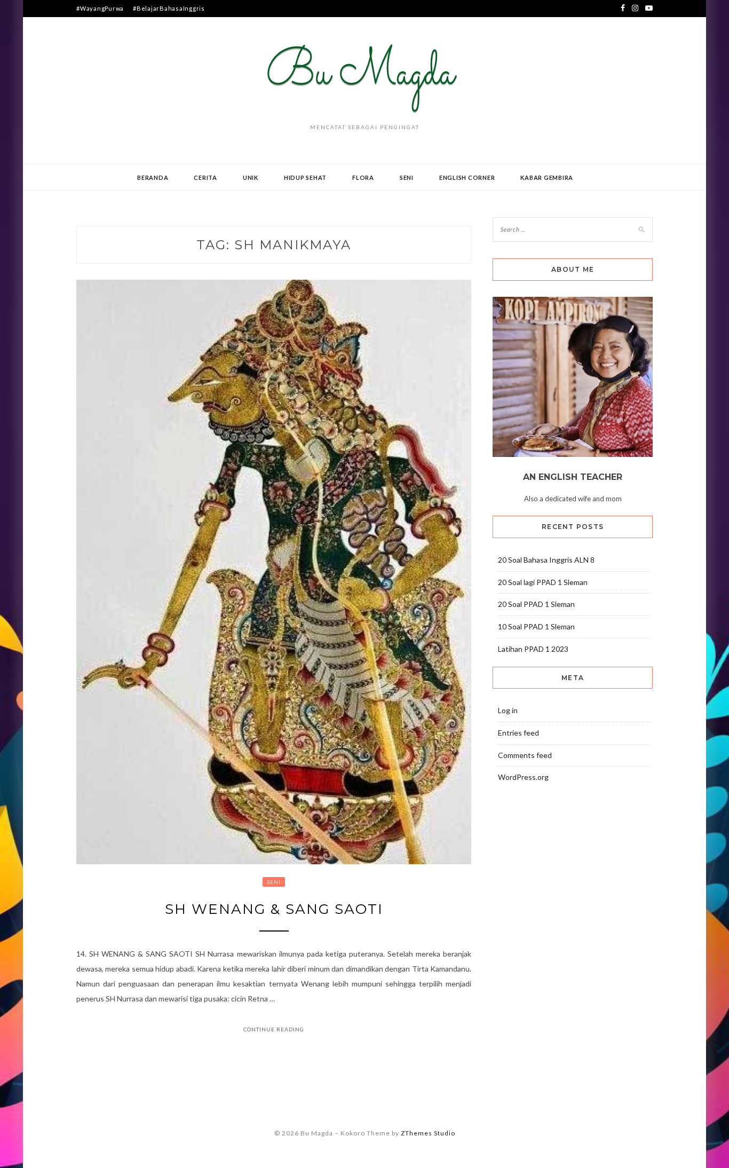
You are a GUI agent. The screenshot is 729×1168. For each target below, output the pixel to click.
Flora (363, 177)
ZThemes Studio (428, 1133)
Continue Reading (273, 1029)
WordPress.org (523, 777)
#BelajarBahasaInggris (169, 8)
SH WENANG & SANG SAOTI (274, 909)
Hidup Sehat (305, 177)
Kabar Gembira (546, 177)
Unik (250, 177)
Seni (407, 177)
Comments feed (525, 755)
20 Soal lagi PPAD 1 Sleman (543, 582)
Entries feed (518, 732)
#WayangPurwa (100, 8)
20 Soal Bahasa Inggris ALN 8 (546, 559)
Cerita (205, 177)
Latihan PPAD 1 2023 (533, 648)
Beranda (152, 177)
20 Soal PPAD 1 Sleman (536, 604)
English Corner (467, 177)
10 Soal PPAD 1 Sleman (536, 626)
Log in (508, 710)
